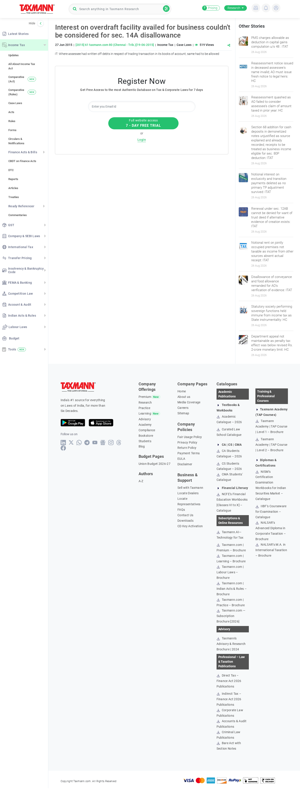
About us (183, 397)
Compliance (147, 430)
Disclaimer (184, 464)
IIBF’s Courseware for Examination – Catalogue (271, 511)
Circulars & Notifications (16, 141)
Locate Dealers (188, 493)
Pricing (210, 8)
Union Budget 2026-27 (154, 463)
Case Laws (15, 103)
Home (181, 391)
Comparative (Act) (21, 79)
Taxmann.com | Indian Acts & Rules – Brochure (232, 588)
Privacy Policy (187, 442)
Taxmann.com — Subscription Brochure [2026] (231, 616)
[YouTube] (95, 442)
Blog (142, 446)
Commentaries (17, 215)
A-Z (141, 481)
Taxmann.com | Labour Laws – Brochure (230, 572)
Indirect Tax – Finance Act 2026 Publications (229, 699)
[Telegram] (87, 442)
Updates (13, 55)
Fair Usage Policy (189, 437)
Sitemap (183, 413)
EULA (181, 458)
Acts (11, 112)
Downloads (185, 520)
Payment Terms (188, 453)
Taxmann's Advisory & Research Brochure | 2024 (231, 644)
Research (234, 8)
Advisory (145, 419)
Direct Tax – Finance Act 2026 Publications (229, 681)
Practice (144, 408)
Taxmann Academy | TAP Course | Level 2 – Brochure (271, 444)
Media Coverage (188, 402)
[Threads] (119, 442)
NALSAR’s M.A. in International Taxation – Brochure (271, 550)
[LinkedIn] (63, 442)
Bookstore (146, 435)
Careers (182, 408)
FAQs (181, 509)
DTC (11, 170)
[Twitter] (71, 442)
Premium (145, 397)
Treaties (13, 197)
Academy (145, 424)
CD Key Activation (190, 526)
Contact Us (185, 515)
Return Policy (186, 447)
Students (145, 441)
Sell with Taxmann (190, 487)
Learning (145, 413)
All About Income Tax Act (21, 66)
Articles (13, 188)
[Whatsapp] (79, 442)
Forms (12, 130)
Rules (11, 121)
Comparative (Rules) (21, 92)
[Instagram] (111, 442)
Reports (13, 179)
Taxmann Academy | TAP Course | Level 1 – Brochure (271, 426)
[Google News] (103, 442)
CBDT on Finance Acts (22, 161)
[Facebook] (63, 448)
